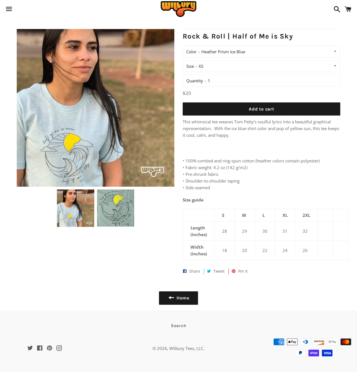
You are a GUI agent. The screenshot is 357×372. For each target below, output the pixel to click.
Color (191, 51)
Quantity (194, 80)
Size (190, 66)
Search (178, 325)
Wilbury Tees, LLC (186, 348)
